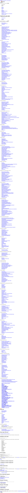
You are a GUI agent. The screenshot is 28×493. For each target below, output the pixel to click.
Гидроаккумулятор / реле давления (6, 156)
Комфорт (3, 325)
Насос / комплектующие (5, 71)
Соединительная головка (5, 342)
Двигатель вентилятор (4, 231)
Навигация (3, 285)
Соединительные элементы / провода (6, 75)
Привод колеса (3, 372)
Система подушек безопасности (6, 305)
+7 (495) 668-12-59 (6, 425)
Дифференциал (4, 139)
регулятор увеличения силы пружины (6, 154)
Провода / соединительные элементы (6, 343)
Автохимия (3, 24)
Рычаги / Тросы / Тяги (4, 148)
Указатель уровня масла (5, 194)
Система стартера (4, 199)
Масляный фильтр (4, 55)
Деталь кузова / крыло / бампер (5, 29)
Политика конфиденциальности (6, 430)
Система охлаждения (4, 369)
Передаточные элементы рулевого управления (7, 192)
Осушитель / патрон (4, 344)
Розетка (3, 303)
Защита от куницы (4, 326)
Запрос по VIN (3, 420)
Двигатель (3, 371)
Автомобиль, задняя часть (5, 28)
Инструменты (3, 51)
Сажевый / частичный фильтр (5, 92)
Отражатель (3, 204)
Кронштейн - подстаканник (5, 294)
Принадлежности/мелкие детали (6, 66)
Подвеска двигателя (4, 48)
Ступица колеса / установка (5, 174)
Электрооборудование (4, 366)
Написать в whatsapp (4, 472)
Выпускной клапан (4, 95)
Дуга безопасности (4, 37)
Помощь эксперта (4, 14)
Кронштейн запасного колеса (5, 39)
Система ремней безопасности (5, 307)
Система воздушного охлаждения (6, 108)
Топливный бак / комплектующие (6, 36)
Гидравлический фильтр (5, 59)
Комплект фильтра (4, 58)
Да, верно (1, 433)
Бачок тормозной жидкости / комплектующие (7, 153)
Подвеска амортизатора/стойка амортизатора (7, 164)
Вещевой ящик (3, 296)
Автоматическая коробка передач (6, 127)
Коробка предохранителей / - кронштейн (7, 211)
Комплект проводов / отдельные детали (7, 213)
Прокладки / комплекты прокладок (6, 120)
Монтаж (3, 247)
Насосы (3, 277)
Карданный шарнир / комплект (5, 133)
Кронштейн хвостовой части (5, 258)
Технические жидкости (5, 23)
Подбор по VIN (4, 12)
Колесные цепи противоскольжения (6, 328)
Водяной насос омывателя (5, 264)
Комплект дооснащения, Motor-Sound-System (7, 98)
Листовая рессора (4, 167)
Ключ (2, 318)
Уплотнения (3, 42)
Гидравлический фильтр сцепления (6, 115)
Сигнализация (3, 271)
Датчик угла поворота (4, 191)
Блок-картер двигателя (4, 45)
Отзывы (3, 422)
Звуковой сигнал (4, 206)
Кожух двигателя (4, 50)
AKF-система (3, 79)
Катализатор (3, 88)
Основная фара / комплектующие (6, 202)
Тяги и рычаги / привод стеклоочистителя (7, 265)
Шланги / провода (4, 245)
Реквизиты (3, 418)
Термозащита (3, 93)
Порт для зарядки (4, 356)
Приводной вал (4, 132)
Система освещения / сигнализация (6, 33)
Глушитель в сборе (4, 86)
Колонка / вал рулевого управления (6, 189)
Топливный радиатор (4, 73)
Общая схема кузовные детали (5, 26)
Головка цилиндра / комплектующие (6, 43)
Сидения (3, 298)
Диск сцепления (4, 113)
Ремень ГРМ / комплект (5, 64)
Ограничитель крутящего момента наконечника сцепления (9, 116)
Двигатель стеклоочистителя (5, 263)
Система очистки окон (4, 267)
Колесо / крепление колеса (5, 177)
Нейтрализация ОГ (4, 82)
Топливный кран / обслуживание (6, 78)
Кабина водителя (4, 38)
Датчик (3, 346)
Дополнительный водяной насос (6, 235)
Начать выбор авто (2, 478)
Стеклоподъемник (4, 272)
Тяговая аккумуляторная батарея (6, 354)
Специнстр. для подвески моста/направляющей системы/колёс (9, 381)
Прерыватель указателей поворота (6, 205)
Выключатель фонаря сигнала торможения (7, 158)
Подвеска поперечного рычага (5, 172)
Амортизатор (3, 163)
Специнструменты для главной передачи (7, 380)
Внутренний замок (4, 315)
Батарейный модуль (4, 355)
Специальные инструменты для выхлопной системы (8, 379)
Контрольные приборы (4, 210)
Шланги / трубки (4, 233)
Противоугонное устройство (5, 308)
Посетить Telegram (4, 410)
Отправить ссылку (3, 476)
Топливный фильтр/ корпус (5, 72)
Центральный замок (4, 313)
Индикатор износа (4, 149)
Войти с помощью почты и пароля (4, 477)
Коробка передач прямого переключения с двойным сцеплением (10, 128)
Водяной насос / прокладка (5, 102)
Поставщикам (3, 417)
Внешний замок (4, 314)
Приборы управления (4, 212)
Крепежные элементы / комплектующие (7, 135)
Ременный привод (4, 352)
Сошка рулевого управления (5, 190)
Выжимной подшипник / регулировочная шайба (8, 119)
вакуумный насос (4, 155)
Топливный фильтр (4, 56)
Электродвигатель (4, 34)
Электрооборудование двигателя (6, 46)
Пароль (1, 456)
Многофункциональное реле (5, 208)
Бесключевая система (4, 274)
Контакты (3, 11)
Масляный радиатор (4, 197)
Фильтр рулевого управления (5, 187)
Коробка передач (4, 361)
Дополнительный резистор (5, 222)
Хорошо (1, 492)
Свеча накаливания (4, 223)
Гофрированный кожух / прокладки (6, 184)
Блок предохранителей (4, 358)
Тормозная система (4, 365)
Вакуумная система (4, 224)
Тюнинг (3, 52)
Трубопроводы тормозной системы (6, 151)
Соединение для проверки (5, 345)
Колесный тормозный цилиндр (6, 150)
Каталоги (3, 10)
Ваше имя (1, 454)
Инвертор (3, 360)
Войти (2, 8)
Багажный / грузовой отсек (5, 297)
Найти (8, 3)
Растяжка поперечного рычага (5, 179)
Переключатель (4, 243)
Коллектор (3, 90)
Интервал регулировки (4, 249)
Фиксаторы (3, 215)
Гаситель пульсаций (4, 76)
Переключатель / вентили (5, 140)
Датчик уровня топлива (5, 74)
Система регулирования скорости (6, 273)
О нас (2, 9)
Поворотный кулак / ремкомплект (6, 176)
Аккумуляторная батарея (5, 201)
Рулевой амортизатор (4, 186)
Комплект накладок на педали (5, 327)
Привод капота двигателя (5, 275)
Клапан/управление (4, 234)
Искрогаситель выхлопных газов (6, 99)
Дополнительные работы (5, 250)
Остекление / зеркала (4, 31)
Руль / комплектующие (4, 188)
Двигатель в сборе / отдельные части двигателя (8, 49)
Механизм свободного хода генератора (6, 65)
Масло (2, 351)
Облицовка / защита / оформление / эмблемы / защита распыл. (9, 30)
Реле (2, 106)
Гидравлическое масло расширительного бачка (7, 193)
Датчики (3, 207)
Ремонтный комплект (4, 241)
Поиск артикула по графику (5, 41)
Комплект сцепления (4, 112)
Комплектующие (4, 300)
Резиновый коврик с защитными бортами (7, 293)
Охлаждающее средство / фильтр (6, 240)
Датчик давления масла (5, 195)
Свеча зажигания (4, 219)
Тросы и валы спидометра (5, 374)
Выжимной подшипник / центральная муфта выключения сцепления (10, 117)
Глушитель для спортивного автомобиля (7, 87)
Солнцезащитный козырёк (5, 299)
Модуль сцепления (4, 123)
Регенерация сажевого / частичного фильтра (7, 96)
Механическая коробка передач (6, 126)
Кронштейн (3, 259)
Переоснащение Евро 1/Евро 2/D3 (6, 89)
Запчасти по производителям (5, 421)
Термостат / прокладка (4, 103)
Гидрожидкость (4, 122)
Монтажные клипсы (4, 301)
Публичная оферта (4, 429)
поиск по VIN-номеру (3, 482)
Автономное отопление (5, 279)
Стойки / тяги (3, 173)
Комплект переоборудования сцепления (7, 114)
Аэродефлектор (4, 330)
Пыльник (3, 134)
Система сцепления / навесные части (6, 370)
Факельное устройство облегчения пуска (7, 225)
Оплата (3, 415)
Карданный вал (4, 138)
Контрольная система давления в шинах (7, 337)
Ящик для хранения (4, 302)
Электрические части (4, 253)
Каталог (1, 2)
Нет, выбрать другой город (6, 433)
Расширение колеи (4, 178)
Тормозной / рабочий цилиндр (5, 341)
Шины (2, 335)
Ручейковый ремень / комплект (5, 63)
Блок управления (4, 143)
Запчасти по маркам (4, 419)
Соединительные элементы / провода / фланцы (7, 104)
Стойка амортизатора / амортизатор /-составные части (8, 166)
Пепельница (3, 291)
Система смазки (4, 47)
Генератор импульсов (4, 221)
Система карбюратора (4, 83)
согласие (4, 457)
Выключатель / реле (4, 268)
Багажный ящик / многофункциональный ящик (8, 332)
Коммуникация (4, 286)
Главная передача (4, 376)
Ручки (2, 295)
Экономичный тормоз (4, 159)
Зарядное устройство (4, 357)
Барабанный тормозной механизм (6, 147)
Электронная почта (2, 455)
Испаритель (3, 239)
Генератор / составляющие (5, 200)
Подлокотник (3, 290)
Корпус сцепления (4, 121)
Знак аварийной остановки (5, 329)
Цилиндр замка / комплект (5, 316)
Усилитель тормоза (4, 152)
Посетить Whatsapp (4, 411)
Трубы (2, 91)
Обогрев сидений (4, 278)
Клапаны (3, 157)
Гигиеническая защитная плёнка (6, 324)
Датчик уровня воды (4, 77)
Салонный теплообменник (5, 230)
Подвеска (3, 162)
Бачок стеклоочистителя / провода (6, 266)
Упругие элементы (4, 35)
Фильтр (3, 367)
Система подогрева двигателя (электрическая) (7, 276)
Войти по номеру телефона (3, 470)
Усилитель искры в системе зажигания (6, 220)
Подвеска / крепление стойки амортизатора (7, 175)
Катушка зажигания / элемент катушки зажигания (8, 218)
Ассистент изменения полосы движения (7, 309)
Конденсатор (3, 238)
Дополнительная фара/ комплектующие (7, 32)
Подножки (3, 368)
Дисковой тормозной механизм (6, 146)
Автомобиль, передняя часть (5, 27)
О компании (3, 414)
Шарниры (3, 185)
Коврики (3, 292)
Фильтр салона (3, 57)
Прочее (3, 331)
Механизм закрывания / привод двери (6, 280)
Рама (2, 373)
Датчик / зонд (3, 97)
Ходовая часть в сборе (4, 165)
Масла (2, 141)
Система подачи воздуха (5, 44)
